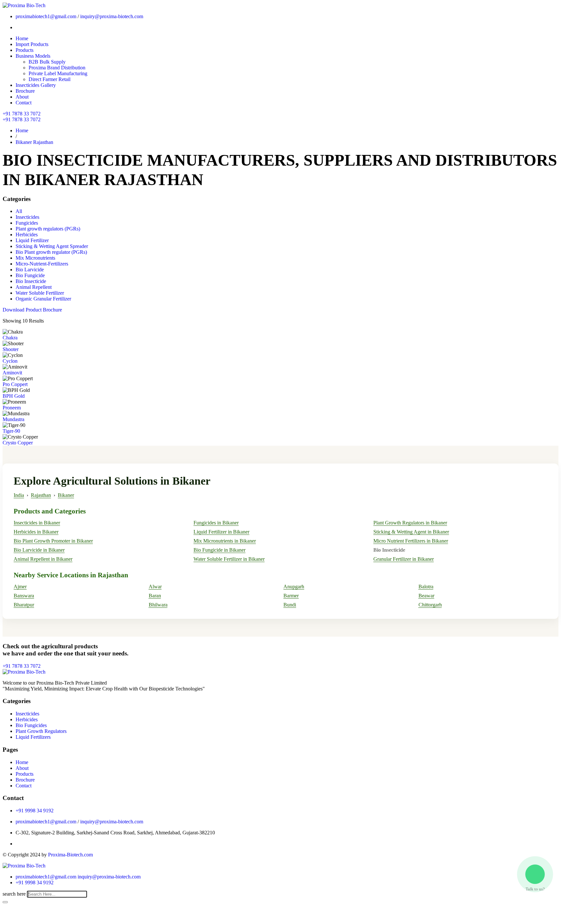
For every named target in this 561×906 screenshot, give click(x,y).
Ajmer (20, 586)
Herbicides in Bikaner (36, 532)
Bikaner (66, 495)
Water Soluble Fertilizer (40, 293)
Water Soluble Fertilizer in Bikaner (229, 559)
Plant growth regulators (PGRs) (48, 228)
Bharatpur (24, 604)
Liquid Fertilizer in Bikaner (221, 532)
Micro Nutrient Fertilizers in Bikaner (410, 541)
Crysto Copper (18, 442)
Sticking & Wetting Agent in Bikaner (411, 532)
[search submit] (5, 902)
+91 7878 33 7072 (22, 113)
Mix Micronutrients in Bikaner (224, 541)
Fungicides (27, 223)
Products (24, 50)
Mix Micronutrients (35, 258)
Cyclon (10, 361)
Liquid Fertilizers (33, 737)
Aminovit (12, 372)
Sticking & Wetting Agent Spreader (52, 246)
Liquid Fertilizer (32, 240)
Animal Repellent (34, 287)
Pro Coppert (15, 384)
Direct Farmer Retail (49, 79)
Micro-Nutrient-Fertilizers (42, 263)
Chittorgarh (430, 604)
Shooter (11, 349)
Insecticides (27, 217)
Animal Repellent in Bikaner (43, 559)
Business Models (33, 56)
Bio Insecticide (31, 281)
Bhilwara (158, 604)
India (19, 495)
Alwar (155, 586)
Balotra (425, 586)
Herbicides (27, 234)
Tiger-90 (11, 431)
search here (14, 894)
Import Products (32, 44)
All (19, 211)
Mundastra (13, 419)
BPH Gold (14, 396)
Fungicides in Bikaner (216, 522)
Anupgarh (293, 586)
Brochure (25, 91)
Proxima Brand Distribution (57, 67)
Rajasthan (41, 495)
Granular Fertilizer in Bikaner (403, 559)
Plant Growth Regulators (41, 731)
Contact (23, 102)
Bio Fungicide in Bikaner (219, 550)
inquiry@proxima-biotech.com (111, 16)
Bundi (289, 604)
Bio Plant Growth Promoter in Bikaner (53, 541)
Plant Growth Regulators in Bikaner (410, 522)
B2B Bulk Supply (47, 62)
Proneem (12, 407)
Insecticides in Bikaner (37, 522)
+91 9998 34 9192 (35, 810)
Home (22, 38)
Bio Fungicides (31, 725)
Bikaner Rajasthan (34, 142)
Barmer (291, 595)
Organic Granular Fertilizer (43, 298)
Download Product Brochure (32, 309)
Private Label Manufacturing (58, 73)
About (22, 97)
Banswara (24, 595)
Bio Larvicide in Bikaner (39, 550)
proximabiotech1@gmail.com (46, 16)
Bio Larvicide (30, 269)
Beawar (426, 595)
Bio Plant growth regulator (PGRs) (51, 252)
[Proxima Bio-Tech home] (24, 865)
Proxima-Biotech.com (70, 854)
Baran (155, 595)
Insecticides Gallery (36, 85)
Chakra (10, 337)
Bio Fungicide (30, 275)
